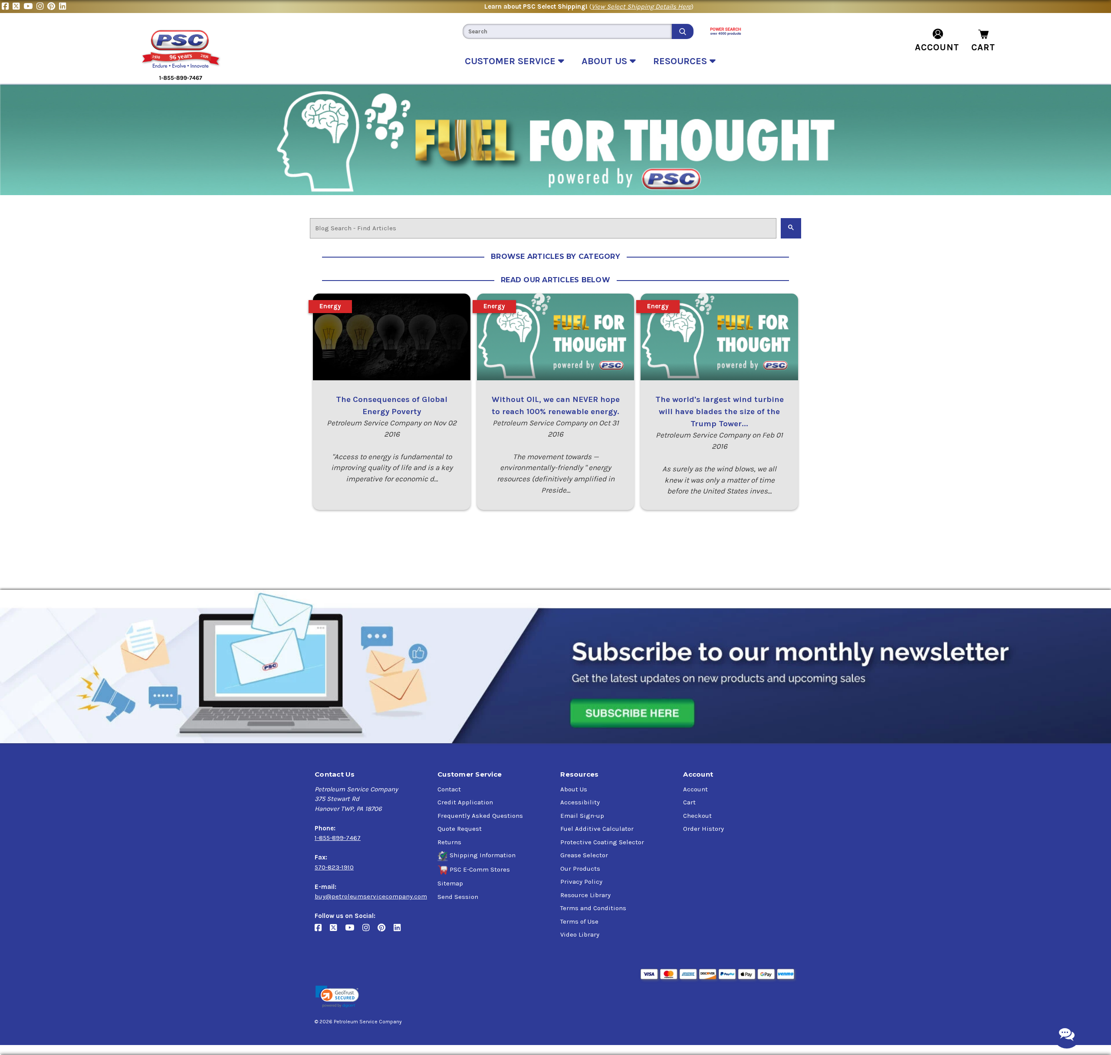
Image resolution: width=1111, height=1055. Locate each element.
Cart (689, 802)
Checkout (697, 816)
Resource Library (585, 895)
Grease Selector (584, 855)
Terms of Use (579, 921)
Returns (449, 842)
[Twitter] (18, 6)
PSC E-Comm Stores (480, 869)
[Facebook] (7, 6)
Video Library (579, 934)
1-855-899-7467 (338, 838)
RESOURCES (681, 61)
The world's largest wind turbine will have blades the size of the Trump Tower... (719, 411)
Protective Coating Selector (602, 842)
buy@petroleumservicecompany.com (371, 896)
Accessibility (580, 802)
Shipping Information (483, 855)
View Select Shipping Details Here (641, 6)
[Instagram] (41, 6)
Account (695, 789)
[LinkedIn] (63, 6)
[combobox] (567, 31)
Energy (330, 306)
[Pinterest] (53, 6)
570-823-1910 (334, 867)
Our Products (580, 868)
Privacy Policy (581, 881)
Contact (449, 789)
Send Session (457, 897)
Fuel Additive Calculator (597, 829)
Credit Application (465, 802)
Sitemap (450, 883)
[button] (337, 996)
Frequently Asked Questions (480, 816)
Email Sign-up (582, 816)
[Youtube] (29, 6)
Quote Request (459, 829)
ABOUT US (606, 61)
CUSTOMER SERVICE (511, 61)
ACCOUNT (937, 47)
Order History (703, 829)
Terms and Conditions (593, 908)
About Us (573, 789)
